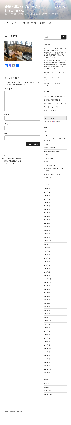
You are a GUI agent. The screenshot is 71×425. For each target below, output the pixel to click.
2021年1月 (47, 313)
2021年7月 (47, 293)
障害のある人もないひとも (52, 174)
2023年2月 (47, 230)
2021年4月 (47, 303)
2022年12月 (47, 237)
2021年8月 (47, 289)
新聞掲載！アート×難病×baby (52, 83)
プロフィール (16, 23)
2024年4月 (47, 209)
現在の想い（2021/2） (30, 23)
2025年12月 (47, 192)
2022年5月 (47, 261)
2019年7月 (47, 355)
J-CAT (46, 131)
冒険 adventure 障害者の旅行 (52, 151)
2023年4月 (47, 223)
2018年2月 (47, 362)
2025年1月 (47, 202)
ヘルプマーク (48, 144)
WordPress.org (48, 394)
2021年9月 (47, 286)
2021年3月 (47, 307)
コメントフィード (49, 391)
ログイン (46, 384)
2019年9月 (47, 352)
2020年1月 (47, 345)
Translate (57, 121)
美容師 (46, 161)
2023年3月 (47, 227)
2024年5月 (47, 206)
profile (6, 23)
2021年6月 (47, 296)
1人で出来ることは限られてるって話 (55, 103)
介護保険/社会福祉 (49, 147)
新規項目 (42, 23)
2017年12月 (47, 366)
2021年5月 (47, 300)
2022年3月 (47, 268)
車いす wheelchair (50, 165)
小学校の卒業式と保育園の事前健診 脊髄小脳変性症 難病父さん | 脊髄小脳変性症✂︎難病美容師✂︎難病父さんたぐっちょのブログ (55, 65)
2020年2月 (47, 341)
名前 (6, 114)
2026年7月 (47, 188)
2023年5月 (47, 220)
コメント (8, 89)
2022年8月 (47, 251)
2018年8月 (47, 359)
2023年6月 (47, 216)
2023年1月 (47, 233)
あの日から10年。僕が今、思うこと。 (55, 96)
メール (7, 124)
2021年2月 (47, 310)
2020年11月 (47, 317)
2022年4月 (47, 265)
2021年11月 (47, 279)
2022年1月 (47, 275)
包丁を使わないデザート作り (53, 60)
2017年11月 (47, 369)
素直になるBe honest (50, 110)
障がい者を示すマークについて (53, 107)
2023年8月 (47, 213)
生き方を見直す (48, 158)
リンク (51, 23)
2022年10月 (47, 244)
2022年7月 (47, 254)
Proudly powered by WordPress (13, 411)
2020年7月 (47, 327)
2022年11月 (47, 240)
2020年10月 (47, 320)
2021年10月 (47, 282)
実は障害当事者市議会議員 (52, 100)
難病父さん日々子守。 (50, 72)
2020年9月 (47, 324)
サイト (6, 133)
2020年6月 (47, 331)
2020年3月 (47, 338)
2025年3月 (47, 199)
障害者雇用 (47, 177)
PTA (45, 135)
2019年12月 (47, 348)
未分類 (46, 154)
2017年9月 (47, 373)
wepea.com (62, 78)
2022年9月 (47, 247)
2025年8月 (47, 195)
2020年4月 (47, 334)
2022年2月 (47, 272)
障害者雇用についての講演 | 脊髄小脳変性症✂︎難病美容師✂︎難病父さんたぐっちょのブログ (55, 55)
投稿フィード (48, 387)
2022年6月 (47, 258)
